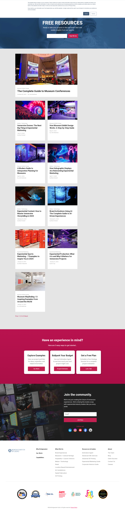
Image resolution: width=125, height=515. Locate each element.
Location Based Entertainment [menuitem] (64, 467)
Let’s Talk (89, 369)
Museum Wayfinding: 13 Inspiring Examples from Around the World (27, 299)
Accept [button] (86, 13)
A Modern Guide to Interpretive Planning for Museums (27, 170)
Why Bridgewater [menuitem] (42, 449)
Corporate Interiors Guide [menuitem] (90, 464)
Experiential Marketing (22, 251)
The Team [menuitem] (111, 453)
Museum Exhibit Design (23, 88)
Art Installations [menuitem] (60, 470)
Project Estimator (62, 369)
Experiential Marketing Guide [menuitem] (91, 461)
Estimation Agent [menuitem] (87, 453)
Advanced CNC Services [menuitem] (89, 456)
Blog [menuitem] (109, 456)
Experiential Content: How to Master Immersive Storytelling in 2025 (29, 213)
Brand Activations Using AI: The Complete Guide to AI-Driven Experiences (61, 213)
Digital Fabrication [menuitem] (61, 473)
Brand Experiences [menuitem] (61, 453)
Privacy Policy (74, 507)
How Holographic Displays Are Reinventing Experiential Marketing (61, 170)
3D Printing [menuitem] (58, 476)
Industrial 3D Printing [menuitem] (89, 458)
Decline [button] (93, 13)
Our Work (36, 369)
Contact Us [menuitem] (111, 461)
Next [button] (26, 316)
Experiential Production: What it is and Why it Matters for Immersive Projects (62, 256)
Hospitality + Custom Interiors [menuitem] (64, 458)
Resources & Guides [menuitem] (89, 449)
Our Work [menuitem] (39, 453)
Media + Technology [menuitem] (61, 461)
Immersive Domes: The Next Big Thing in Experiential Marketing (29, 127)
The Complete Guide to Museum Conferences (43, 91)
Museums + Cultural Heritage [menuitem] (64, 456)
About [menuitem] (110, 449)
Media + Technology (22, 123)
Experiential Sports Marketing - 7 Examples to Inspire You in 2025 (28, 256)
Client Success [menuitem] (112, 458)
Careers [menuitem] (110, 464)
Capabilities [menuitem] (40, 457)
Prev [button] (17, 316)
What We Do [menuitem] (59, 449)
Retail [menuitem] (57, 464)
